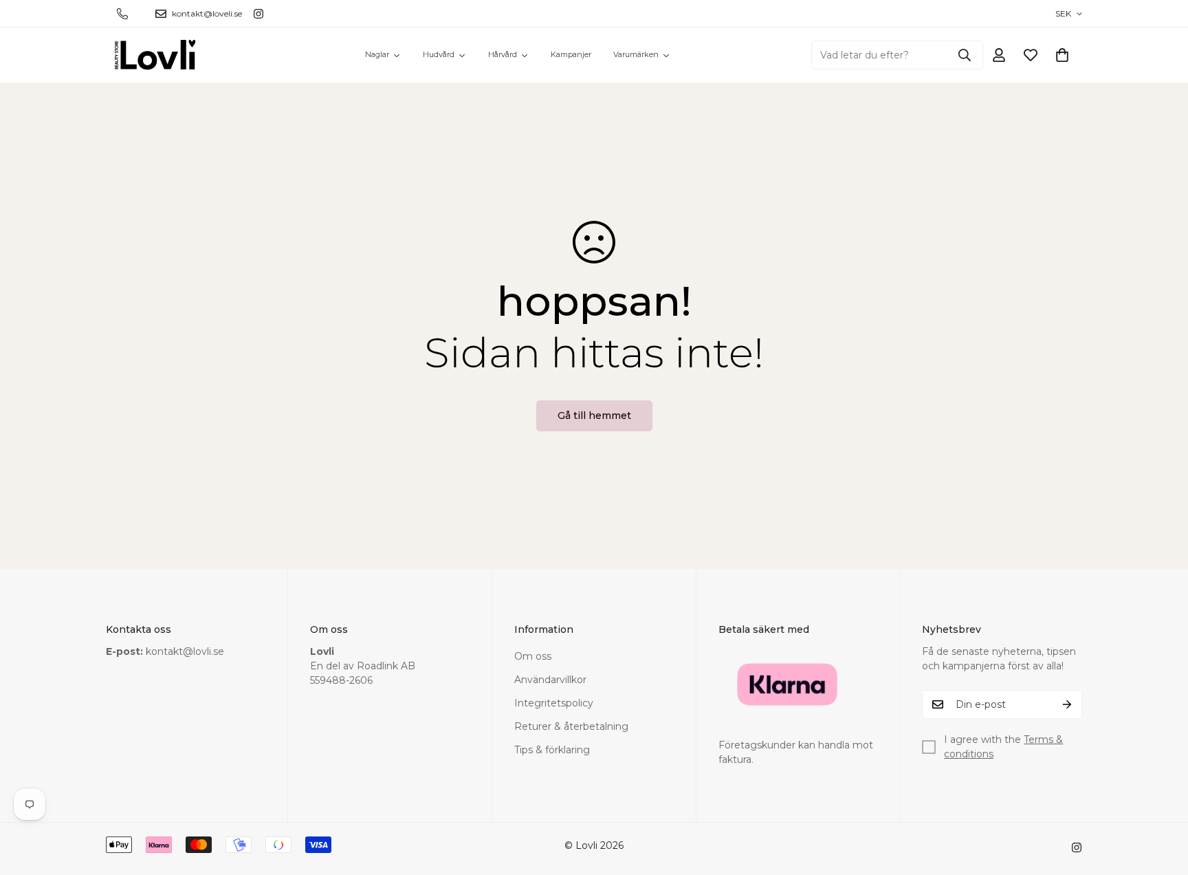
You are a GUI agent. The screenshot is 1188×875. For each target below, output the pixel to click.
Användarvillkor (550, 679)
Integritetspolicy (553, 703)
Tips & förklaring (552, 750)
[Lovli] (156, 55)
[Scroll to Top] (1161, 800)
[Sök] (964, 55)
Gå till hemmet (594, 415)
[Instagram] (258, 13)
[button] (1062, 55)
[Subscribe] (1067, 704)
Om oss (532, 656)
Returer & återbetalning (571, 726)
